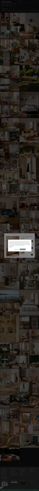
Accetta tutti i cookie (22, 249)
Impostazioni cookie (16, 249)
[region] (19, 245)
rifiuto (16, 245)
